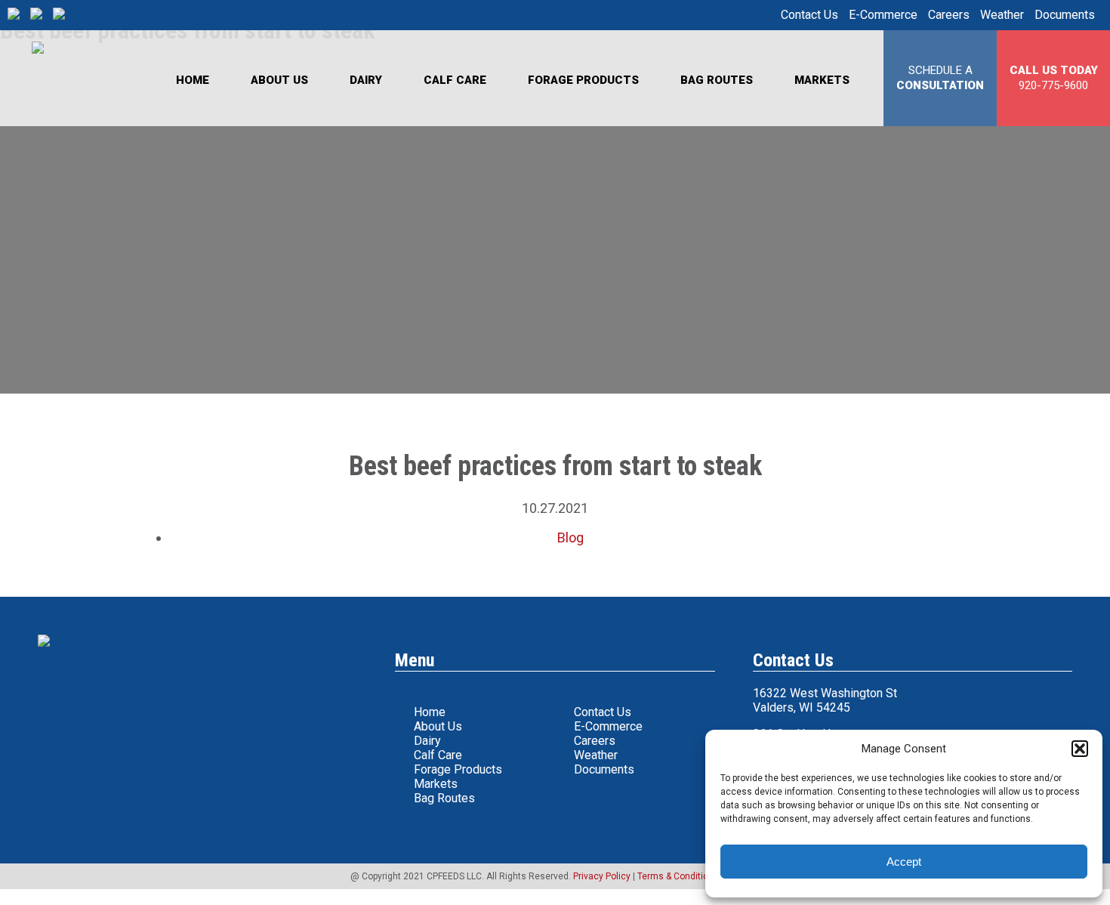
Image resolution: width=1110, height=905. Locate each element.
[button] (1079, 748)
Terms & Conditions (678, 876)
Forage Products (583, 80)
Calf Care (455, 80)
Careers (949, 15)
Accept (903, 861)
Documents (1064, 15)
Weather (1002, 15)
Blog (570, 537)
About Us (279, 80)
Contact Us (809, 15)
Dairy (366, 80)
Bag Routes (716, 80)
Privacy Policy (602, 876)
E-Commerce (883, 15)
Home (192, 80)
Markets (821, 80)
